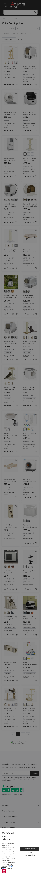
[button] (4, 871)
